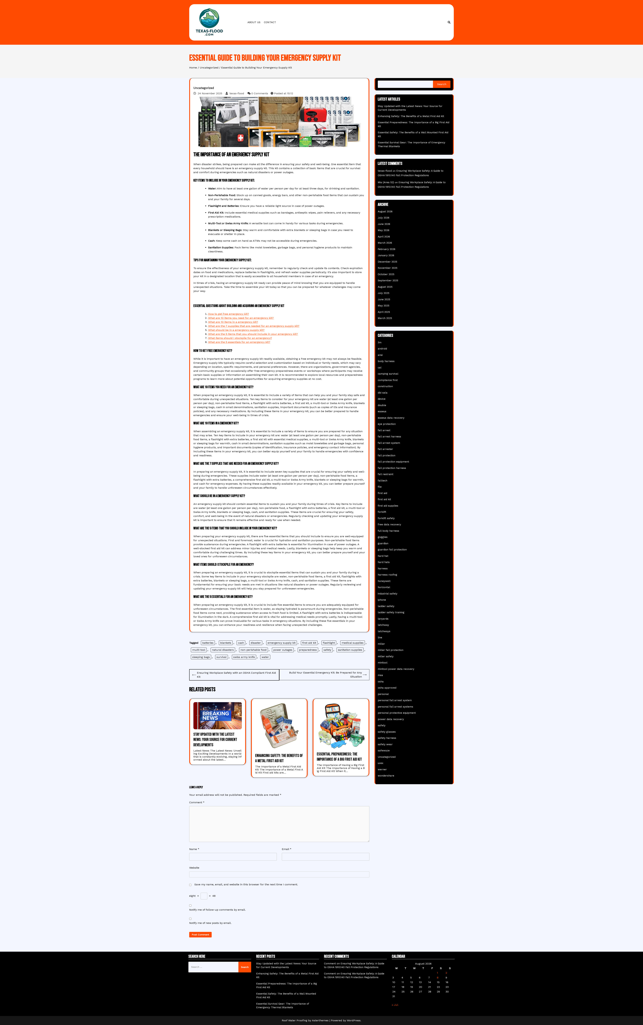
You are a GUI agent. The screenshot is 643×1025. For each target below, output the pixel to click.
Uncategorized (203, 88)
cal (379, 367)
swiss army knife (244, 657)
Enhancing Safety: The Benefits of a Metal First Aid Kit (411, 116)
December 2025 (387, 261)
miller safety (386, 656)
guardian (383, 543)
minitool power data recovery (396, 668)
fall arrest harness (389, 436)
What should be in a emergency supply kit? (236, 330)
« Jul (395, 1004)
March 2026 (385, 242)
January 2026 (386, 255)
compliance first (388, 380)
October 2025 (386, 274)
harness (383, 568)
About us (253, 22)
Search (441, 84)
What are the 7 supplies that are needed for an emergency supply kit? (253, 326)
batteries (207, 642)
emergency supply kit (282, 642)
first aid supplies (388, 505)
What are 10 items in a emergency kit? (233, 322)
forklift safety (386, 518)
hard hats (384, 562)
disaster (256, 642)
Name (194, 849)
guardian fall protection (392, 549)
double (382, 405)
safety (327, 649)
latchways (384, 631)
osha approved (387, 687)
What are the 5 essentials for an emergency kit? (239, 342)
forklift (382, 511)
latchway (383, 624)
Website (194, 867)
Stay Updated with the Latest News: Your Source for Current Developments (215, 739)
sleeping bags (201, 657)
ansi (380, 355)
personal (383, 694)
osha (381, 681)
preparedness (308, 649)
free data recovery (389, 524)
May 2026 (383, 230)
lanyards (383, 618)
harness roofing (387, 574)
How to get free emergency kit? (228, 313)
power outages (282, 649)
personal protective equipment (397, 712)
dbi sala (382, 392)
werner (382, 769)
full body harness (388, 530)
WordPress (354, 1020)
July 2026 (383, 217)
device (381, 398)
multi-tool (198, 649)
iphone (382, 599)
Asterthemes (320, 1020)
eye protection (387, 424)
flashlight (329, 642)
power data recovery (391, 719)
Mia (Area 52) (386, 182)
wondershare (386, 775)
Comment (196, 802)
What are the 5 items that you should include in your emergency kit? (253, 334)
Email (286, 849)
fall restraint (385, 474)
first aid (382, 493)
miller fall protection (390, 650)
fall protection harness (392, 468)
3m (379, 342)
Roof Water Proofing (294, 1020)
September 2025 (388, 280)
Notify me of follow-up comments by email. (217, 909)
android (382, 348)
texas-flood (237, 93)
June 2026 (384, 224)
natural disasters (223, 649)
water (265, 657)
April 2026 (384, 236)
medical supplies (353, 642)
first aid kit (309, 642)
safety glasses (387, 731)
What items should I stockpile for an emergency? (240, 338)
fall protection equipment (393, 461)
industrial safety (387, 593)
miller (381, 643)
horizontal (384, 587)
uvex (380, 763)
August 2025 (385, 286)
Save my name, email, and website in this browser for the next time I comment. (246, 884)
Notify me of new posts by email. (210, 923)
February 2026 (386, 249)
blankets (225, 642)
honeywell (384, 581)
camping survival (388, 373)
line (380, 637)
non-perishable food (253, 649)
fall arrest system (389, 442)
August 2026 (385, 211)
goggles (382, 537)
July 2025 (383, 293)
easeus (382, 411)
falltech (382, 480)
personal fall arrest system (395, 700)
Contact (270, 22)
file (380, 486)
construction (385, 386)
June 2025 (384, 299)
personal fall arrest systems (395, 706)
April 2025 (384, 311)
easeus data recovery (391, 417)
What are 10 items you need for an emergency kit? (241, 318)
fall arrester (385, 449)
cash (241, 642)
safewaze (384, 750)
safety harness (387, 737)
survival (222, 657)
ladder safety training (391, 612)
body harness (386, 361)
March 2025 (385, 318)
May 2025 (383, 305)
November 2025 (387, 267)
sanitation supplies (350, 649)
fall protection (386, 455)
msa (380, 675)
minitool (382, 662)
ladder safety (386, 606)
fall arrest (384, 430)
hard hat (383, 555)
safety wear (385, 744)
